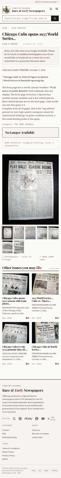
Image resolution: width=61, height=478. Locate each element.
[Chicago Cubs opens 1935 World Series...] (7, 232)
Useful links (37, 437)
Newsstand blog (9, 437)
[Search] (55, 18)
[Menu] (57, 9)
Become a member (40, 433)
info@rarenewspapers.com (33, 54)
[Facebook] (36, 418)
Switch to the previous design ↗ (47, 2)
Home (4, 28)
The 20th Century (24, 124)
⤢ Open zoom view (46, 258)
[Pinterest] (20, 418)
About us (36, 430)
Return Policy (8, 452)
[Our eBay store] (28, 418)
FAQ (4, 433)
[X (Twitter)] (14, 418)
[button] (30, 189)
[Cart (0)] (50, 8)
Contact (5, 430)
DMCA (5, 459)
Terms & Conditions (11, 448)
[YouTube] (43, 418)
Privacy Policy (8, 455)
